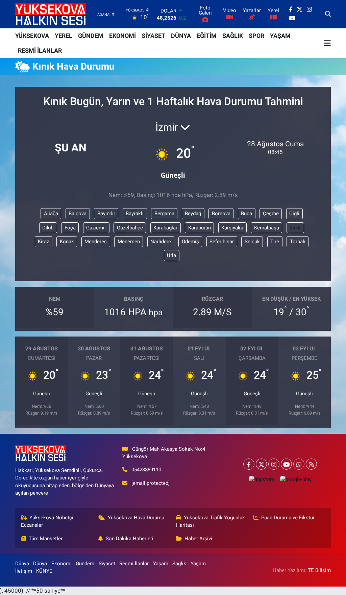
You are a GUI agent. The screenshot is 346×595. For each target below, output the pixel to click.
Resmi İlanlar (134, 564)
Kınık (295, 228)
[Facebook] (248, 464)
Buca (246, 213)
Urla (171, 255)
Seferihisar (221, 242)
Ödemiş (190, 242)
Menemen (129, 242)
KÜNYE (44, 571)
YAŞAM (280, 35)
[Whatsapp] (298, 464)
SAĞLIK (232, 35)
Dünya (22, 564)
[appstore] (261, 479)
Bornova (221, 213)
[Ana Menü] (327, 43)
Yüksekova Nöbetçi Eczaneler (47, 521)
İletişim (23, 571)
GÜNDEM (90, 35)
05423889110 (146, 470)
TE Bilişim (319, 570)
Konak (67, 242)
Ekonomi (61, 564)
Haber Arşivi (198, 539)
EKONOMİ (122, 35)
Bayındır (106, 213)
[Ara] (328, 14)
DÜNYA (181, 35)
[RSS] (311, 464)
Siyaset (107, 564)
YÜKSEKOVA (32, 35)
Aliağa (51, 213)
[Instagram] (273, 464)
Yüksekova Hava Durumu (136, 518)
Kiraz (43, 242)
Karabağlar (165, 228)
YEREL (63, 35)
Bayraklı (135, 213)
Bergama (164, 213)
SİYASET (153, 35)
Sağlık (179, 564)
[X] (261, 464)
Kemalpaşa (266, 228)
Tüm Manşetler (46, 539)
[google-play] (295, 479)
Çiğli (294, 213)
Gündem (85, 564)
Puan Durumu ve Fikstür (288, 518)
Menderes (95, 242)
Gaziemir (96, 228)
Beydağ (193, 213)
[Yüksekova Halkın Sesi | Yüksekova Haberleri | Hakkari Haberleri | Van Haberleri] (50, 14)
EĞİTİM (207, 35)
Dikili (48, 228)
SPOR (256, 35)
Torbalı (297, 242)
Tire (274, 242)
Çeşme (271, 213)
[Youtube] (286, 464)
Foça (70, 228)
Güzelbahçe (130, 228)
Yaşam (160, 564)
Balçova (77, 213)
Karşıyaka (232, 228)
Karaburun (199, 228)
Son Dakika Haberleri (129, 539)
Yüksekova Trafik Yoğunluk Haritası (210, 521)
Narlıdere (160, 242)
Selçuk (252, 242)
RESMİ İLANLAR (40, 50)
